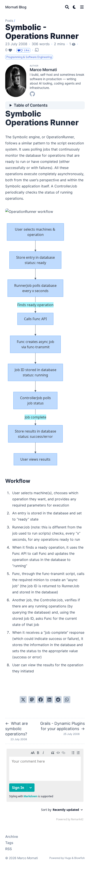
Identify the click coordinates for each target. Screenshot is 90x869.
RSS (8, 849)
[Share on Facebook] (40, 699)
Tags (9, 842)
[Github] (32, 93)
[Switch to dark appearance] (74, 7)
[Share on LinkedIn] (49, 699)
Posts (9, 20)
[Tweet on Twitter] (23, 699)
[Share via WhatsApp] (66, 699)
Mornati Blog (15, 7)
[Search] (67, 7)
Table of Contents (31, 105)
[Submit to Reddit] (58, 699)
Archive (11, 836)
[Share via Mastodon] (31, 699)
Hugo (68, 858)
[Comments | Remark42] (45, 786)
